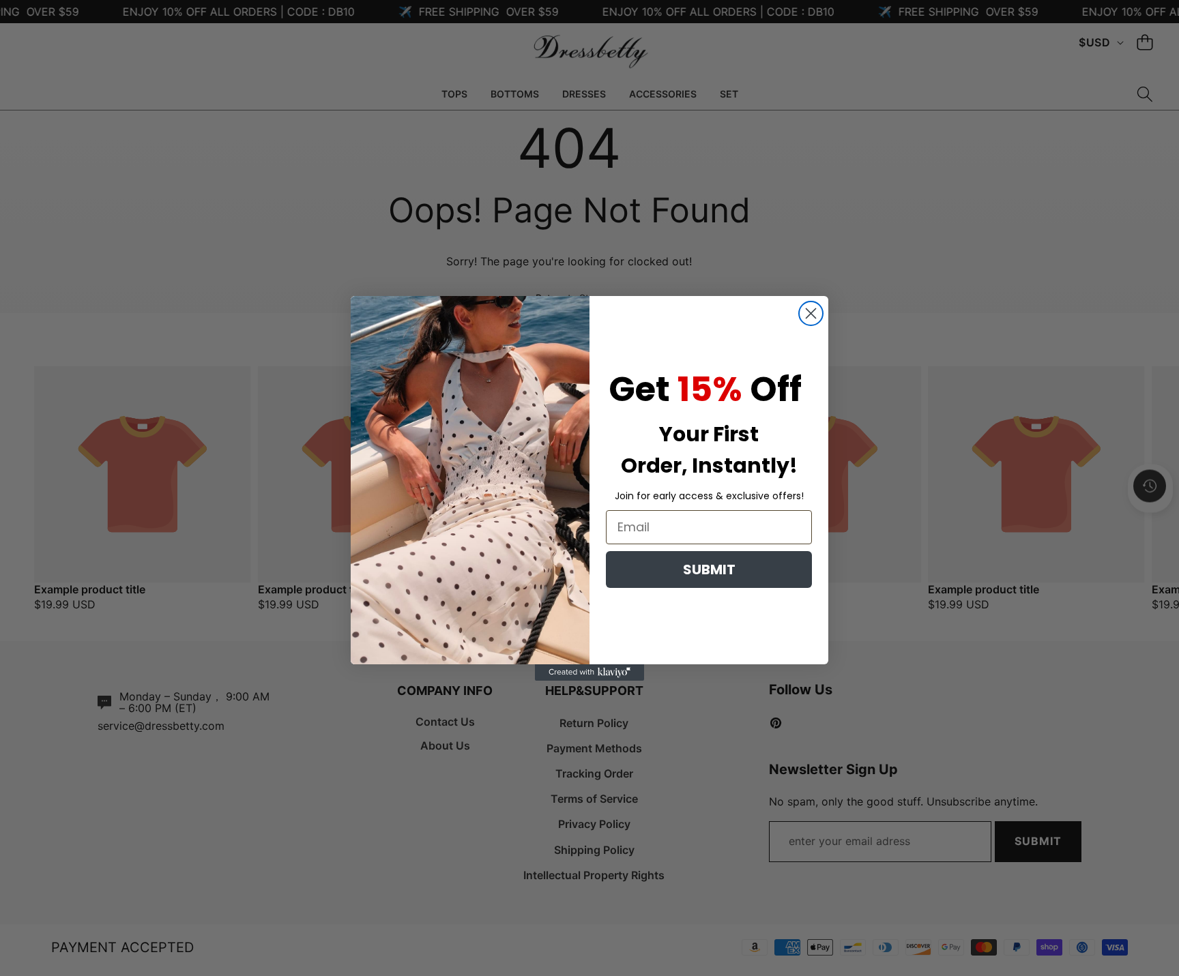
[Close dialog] (811, 313)
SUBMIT (709, 569)
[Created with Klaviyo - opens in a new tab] (589, 672)
